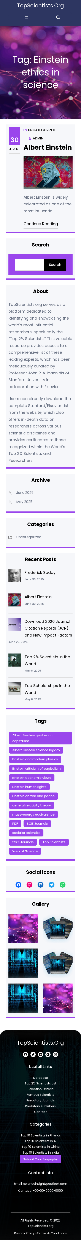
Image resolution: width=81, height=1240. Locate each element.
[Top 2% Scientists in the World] (14, 661)
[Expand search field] (58, 17)
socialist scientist (26, 832)
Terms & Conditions (52, 1233)
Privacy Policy (24, 1233)
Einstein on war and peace (33, 796)
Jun (14, 149)
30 (15, 140)
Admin (38, 138)
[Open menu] (26, 17)
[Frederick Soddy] (14, 576)
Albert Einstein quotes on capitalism (32, 738)
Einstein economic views (31, 777)
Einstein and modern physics (35, 759)
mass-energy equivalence (33, 814)
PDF (15, 823)
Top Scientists (54, 842)
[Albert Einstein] (14, 601)
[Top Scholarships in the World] (14, 689)
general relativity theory (31, 805)
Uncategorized (41, 130)
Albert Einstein (48, 147)
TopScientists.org (40, 5)
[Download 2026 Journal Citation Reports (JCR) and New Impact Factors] (14, 625)
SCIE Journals (37, 823)
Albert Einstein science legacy (36, 750)
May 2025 (24, 501)
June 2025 (24, 492)
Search (55, 264)
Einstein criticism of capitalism (36, 768)
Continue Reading (41, 223)
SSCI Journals (23, 842)
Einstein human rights (29, 786)
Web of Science (25, 851)
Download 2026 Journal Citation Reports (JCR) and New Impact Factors (48, 628)
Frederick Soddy (40, 572)
